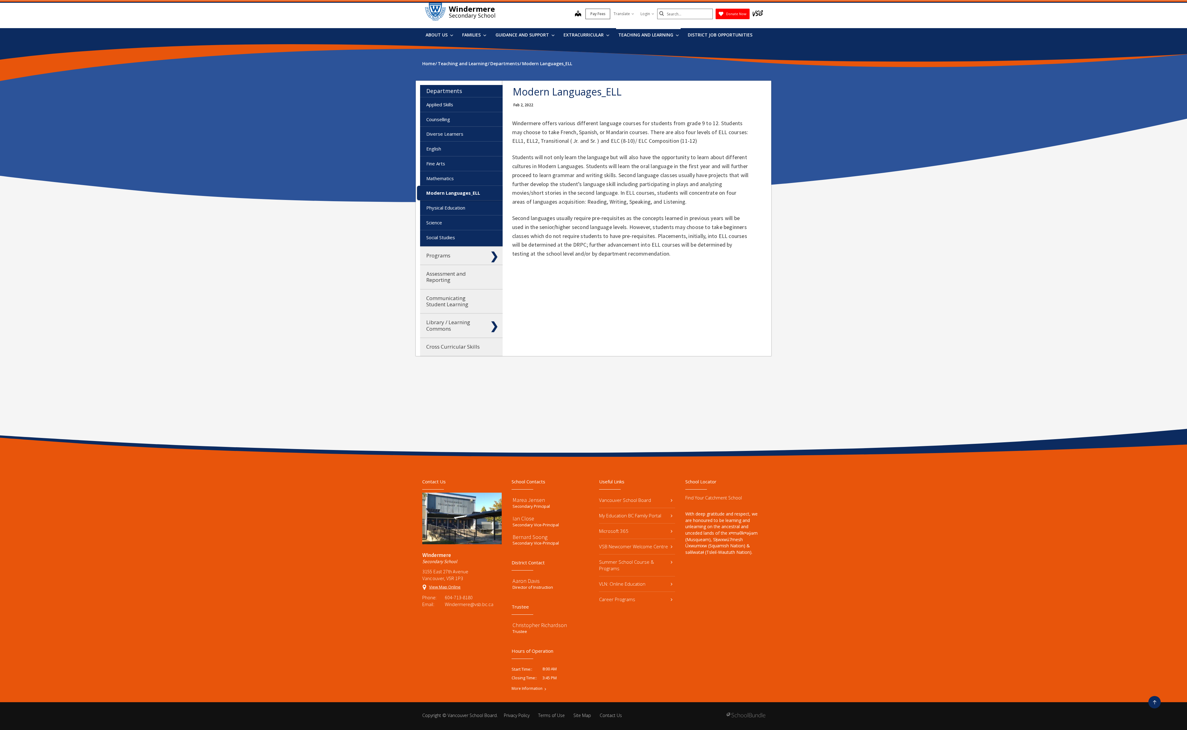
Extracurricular (584, 35)
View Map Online (445, 587)
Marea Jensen (529, 499)
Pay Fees (598, 13)
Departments (444, 91)
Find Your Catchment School (713, 498)
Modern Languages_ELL (453, 193)
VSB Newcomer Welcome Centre (633, 546)
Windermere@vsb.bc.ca (469, 604)
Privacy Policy (517, 715)
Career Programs (617, 599)
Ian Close (523, 518)
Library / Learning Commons (448, 325)
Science (434, 222)
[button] (494, 90)
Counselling (438, 119)
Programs (438, 255)
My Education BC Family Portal (630, 515)
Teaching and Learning (646, 35)
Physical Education (445, 208)
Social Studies (440, 237)
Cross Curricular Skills (453, 346)
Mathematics (440, 178)
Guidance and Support (523, 35)
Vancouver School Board (625, 500)
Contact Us (611, 715)
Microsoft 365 (613, 531)
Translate (622, 13)
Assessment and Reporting (446, 276)
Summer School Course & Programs (626, 565)
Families (472, 35)
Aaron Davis (526, 580)
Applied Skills (439, 104)
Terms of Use (551, 715)
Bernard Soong (530, 537)
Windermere (472, 9)
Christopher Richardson (540, 625)
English (433, 149)
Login (645, 13)
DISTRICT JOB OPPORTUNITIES (720, 35)
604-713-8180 (459, 597)
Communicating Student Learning (447, 301)
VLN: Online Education (622, 584)
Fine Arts (435, 163)
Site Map (582, 715)
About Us (437, 35)
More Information (527, 688)
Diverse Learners (444, 134)
